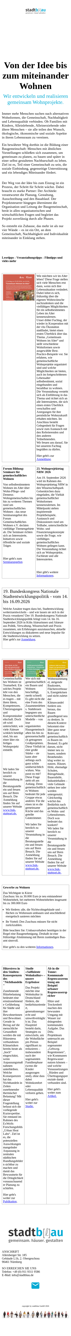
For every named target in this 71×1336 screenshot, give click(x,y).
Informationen (45, 575)
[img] (36, 11)
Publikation (10, 1201)
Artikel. (52, 1096)
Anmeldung (44, 459)
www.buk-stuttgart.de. (10, 811)
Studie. (29, 1106)
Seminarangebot (12, 562)
